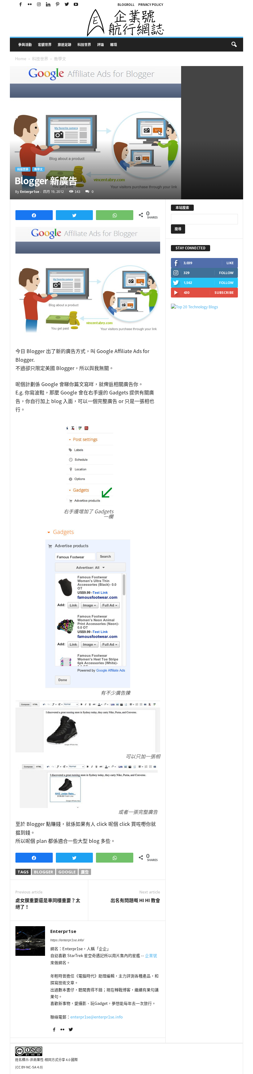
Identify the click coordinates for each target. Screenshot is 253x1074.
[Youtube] (76, 4)
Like (230, 262)
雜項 (113, 44)
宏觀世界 (45, 44)
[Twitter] (66, 4)
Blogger (43, 872)
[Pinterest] (57, 4)
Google (67, 872)
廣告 (85, 872)
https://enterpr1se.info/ (67, 940)
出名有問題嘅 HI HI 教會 (135, 900)
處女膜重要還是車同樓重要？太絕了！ (47, 903)
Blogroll (126, 4)
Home (20, 58)
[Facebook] (20, 4)
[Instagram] (39, 4)
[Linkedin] (48, 4)
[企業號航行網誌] (126, 23)
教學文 (38, 169)
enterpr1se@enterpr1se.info (96, 1017)
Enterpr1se (29, 191)
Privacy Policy (150, 4)
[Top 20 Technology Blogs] (204, 307)
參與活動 (25, 44)
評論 (100, 44)
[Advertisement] (195, 409)
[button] (234, 45)
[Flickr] (29, 4)
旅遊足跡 (64, 44)
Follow (226, 272)
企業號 (151, 955)
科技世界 (84, 44)
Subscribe (224, 292)
